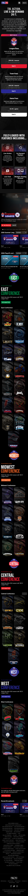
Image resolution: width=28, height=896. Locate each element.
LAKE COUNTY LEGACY (18, 847)
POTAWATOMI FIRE (8, 858)
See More (18, 232)
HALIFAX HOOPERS (20, 841)
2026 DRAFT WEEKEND (19, 830)
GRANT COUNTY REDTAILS (8, 840)
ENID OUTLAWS (8, 836)
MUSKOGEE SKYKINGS (16, 853)
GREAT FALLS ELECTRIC (21, 840)
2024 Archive (10, 881)
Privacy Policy (12, 882)
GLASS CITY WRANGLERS (17, 838)
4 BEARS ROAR (9, 831)
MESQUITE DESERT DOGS (18, 852)
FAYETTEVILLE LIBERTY (18, 836)
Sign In (24, 2)
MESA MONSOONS (7, 852)
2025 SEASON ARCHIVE (7, 830)
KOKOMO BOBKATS (7, 847)
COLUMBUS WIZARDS (11, 833)
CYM (19, 833)
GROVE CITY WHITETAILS (9, 841)
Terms (17, 882)
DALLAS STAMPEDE (7, 835)
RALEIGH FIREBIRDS (18, 858)
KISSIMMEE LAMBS (19, 845)
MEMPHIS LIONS (20, 850)
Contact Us (24, 881)
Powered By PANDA (15, 893)
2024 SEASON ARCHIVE (19, 828)
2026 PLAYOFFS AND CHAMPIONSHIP (13, 825)
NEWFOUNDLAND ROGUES (8, 857)
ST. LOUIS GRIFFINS (8, 860)
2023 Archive (3, 881)
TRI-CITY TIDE (19, 862)
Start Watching (5, 225)
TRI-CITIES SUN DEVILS (10, 862)
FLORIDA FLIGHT (7, 838)
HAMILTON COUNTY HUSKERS (13, 843)
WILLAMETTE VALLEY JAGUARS (13, 865)
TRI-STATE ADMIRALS (13, 863)
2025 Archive (17, 881)
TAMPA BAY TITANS (18, 860)
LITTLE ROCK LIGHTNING (9, 850)
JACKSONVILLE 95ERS (8, 845)
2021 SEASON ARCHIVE (7, 826)
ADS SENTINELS (17, 831)
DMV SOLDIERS (22, 835)
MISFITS (7, 853)
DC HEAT (15, 835)
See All (14, 225)
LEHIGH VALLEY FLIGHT (20, 848)
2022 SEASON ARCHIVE (19, 826)
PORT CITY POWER (20, 857)
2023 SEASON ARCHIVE (7, 828)
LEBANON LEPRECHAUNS (8, 848)
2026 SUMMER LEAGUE (13, 823)
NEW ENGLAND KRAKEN (13, 855)
